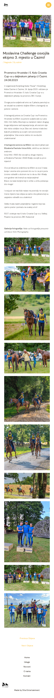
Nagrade (8, 62)
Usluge (27, 662)
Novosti (27, 667)
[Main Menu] (48, 5)
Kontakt (27, 676)
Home (27, 657)
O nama (27, 671)
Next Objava (27, 645)
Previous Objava (27, 638)
